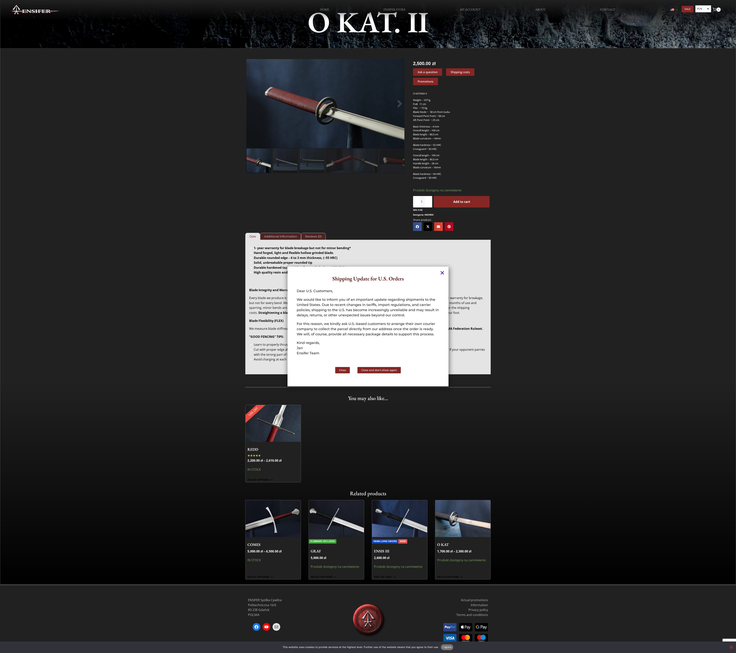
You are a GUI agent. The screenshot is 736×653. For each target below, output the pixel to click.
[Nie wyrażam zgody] (731, 647)
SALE (687, 9)
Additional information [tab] (280, 236)
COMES (253, 544)
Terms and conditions (472, 615)
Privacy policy (478, 610)
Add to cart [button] (383, 577)
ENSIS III (381, 551)
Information (479, 605)
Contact (607, 9)
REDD (252, 449)
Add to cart (461, 202)
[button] (251, 104)
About (540, 9)
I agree (447, 647)
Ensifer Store (395, 9)
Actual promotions (474, 600)
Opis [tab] (252, 236)
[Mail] (276, 627)
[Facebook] (256, 627)
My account (470, 9)
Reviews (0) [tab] (313, 236)
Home (324, 9)
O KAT (443, 544)
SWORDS (429, 214)
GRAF (316, 551)
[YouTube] (266, 627)
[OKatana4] (325, 103)
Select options (258, 480)
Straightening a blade (274, 313)
